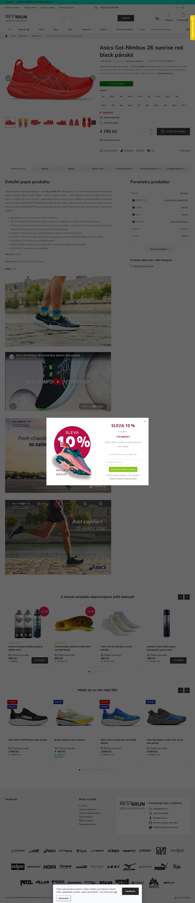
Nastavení (63, 898)
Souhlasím (130, 891)
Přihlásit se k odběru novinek (123, 469)
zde (115, 892)
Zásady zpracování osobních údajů (123, 478)
